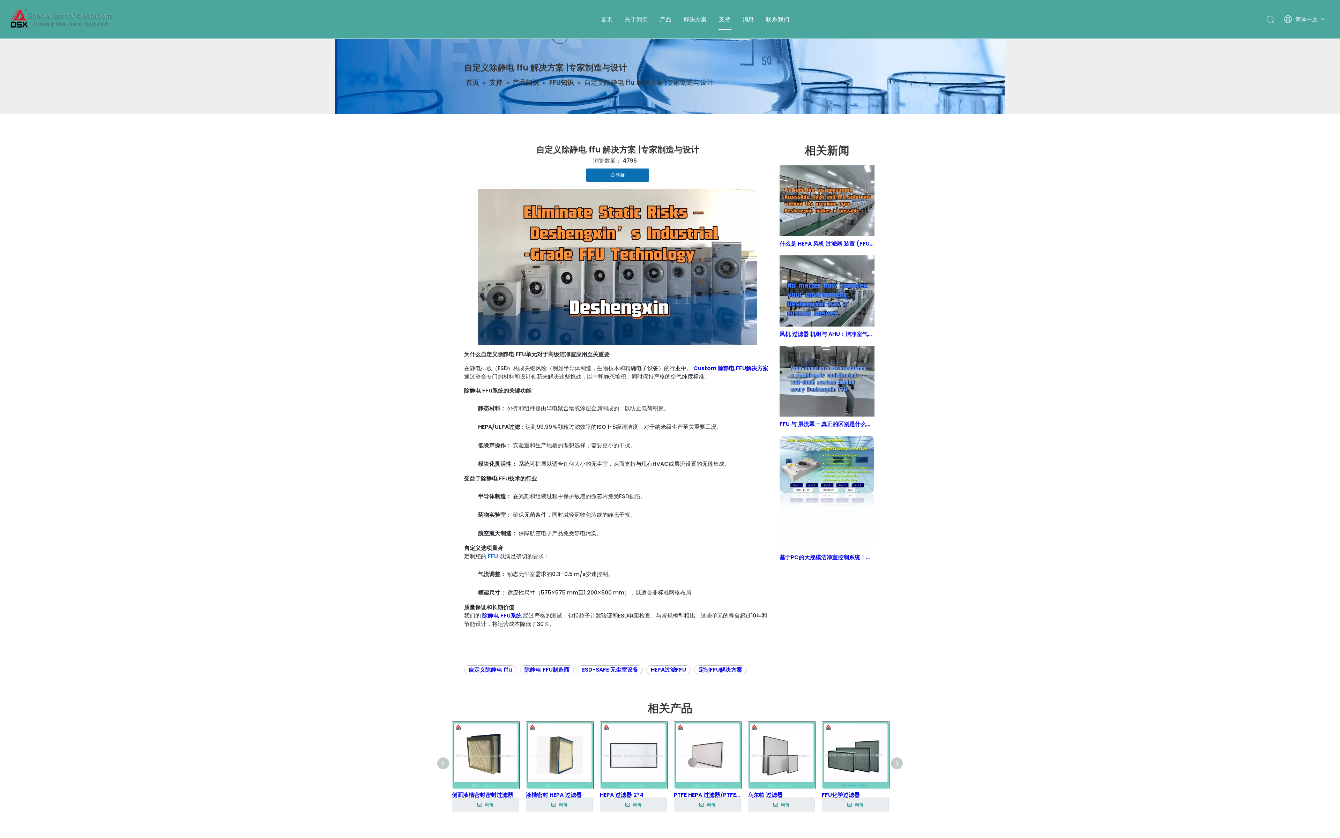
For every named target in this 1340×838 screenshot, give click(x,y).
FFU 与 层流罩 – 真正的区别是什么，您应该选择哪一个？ (827, 424)
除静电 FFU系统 (502, 616)
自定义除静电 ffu (490, 670)
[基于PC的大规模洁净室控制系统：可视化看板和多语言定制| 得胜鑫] (827, 493)
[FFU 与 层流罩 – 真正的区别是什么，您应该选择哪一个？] (827, 381)
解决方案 (695, 19)
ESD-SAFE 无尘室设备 (610, 670)
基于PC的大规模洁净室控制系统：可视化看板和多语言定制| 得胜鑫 (827, 557)
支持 (725, 19)
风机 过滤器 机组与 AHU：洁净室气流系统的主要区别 (827, 334)
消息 (748, 19)
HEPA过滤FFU (668, 670)
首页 (607, 19)
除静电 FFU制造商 (547, 670)
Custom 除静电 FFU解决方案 (730, 368)
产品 (666, 19)
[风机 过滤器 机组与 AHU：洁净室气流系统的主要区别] (827, 290)
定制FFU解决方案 (720, 670)
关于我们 (636, 19)
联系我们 (777, 19)
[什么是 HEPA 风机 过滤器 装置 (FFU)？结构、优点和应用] (827, 200)
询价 (488, 804)
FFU (493, 556)
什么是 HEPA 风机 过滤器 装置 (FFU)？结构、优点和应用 (827, 244)
